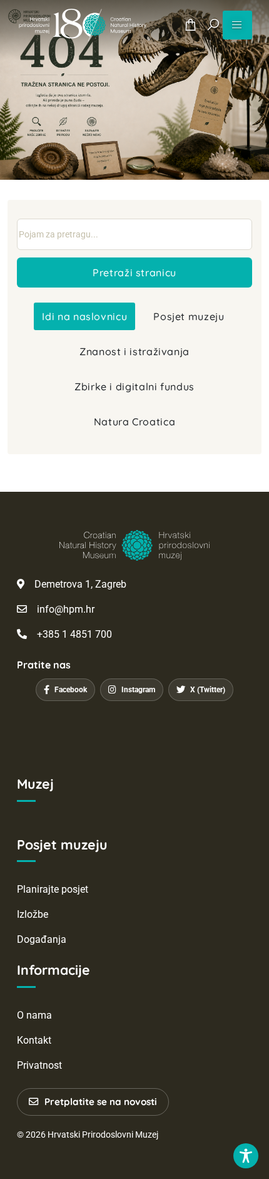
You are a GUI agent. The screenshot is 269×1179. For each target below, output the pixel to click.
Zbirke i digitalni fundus (134, 386)
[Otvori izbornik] (237, 25)
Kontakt (34, 1040)
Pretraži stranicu (134, 272)
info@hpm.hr (65, 609)
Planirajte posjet (52, 889)
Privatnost (39, 1065)
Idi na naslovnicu (84, 316)
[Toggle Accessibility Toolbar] (246, 1156)
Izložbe (32, 914)
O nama (34, 1015)
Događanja (41, 939)
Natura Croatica (135, 421)
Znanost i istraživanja (134, 351)
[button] (213, 25)
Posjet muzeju (188, 316)
